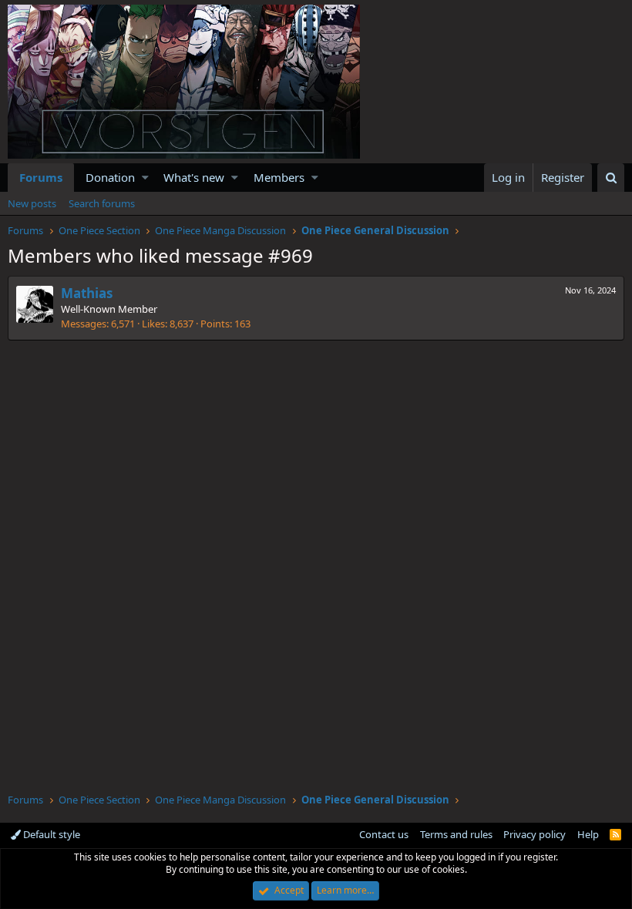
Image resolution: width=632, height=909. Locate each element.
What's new (193, 177)
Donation (110, 177)
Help (588, 834)
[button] (145, 177)
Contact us (383, 834)
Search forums (102, 203)
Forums (40, 177)
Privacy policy (534, 834)
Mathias (87, 293)
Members (279, 177)
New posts (32, 203)
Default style (50, 834)
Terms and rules (456, 834)
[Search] (610, 177)
